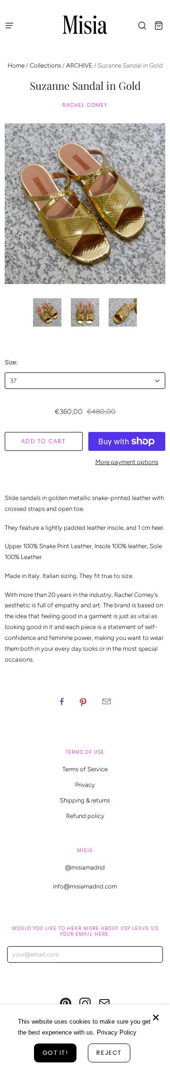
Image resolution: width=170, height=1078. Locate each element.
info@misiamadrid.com (85, 886)
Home (16, 65)
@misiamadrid (85, 867)
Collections (45, 65)
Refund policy (85, 815)
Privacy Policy (116, 1032)
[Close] (156, 1017)
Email (106, 701)
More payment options (126, 462)
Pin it (83, 701)
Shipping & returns (85, 800)
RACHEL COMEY (85, 105)
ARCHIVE (79, 65)
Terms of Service (85, 769)
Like (61, 701)
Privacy (85, 784)
